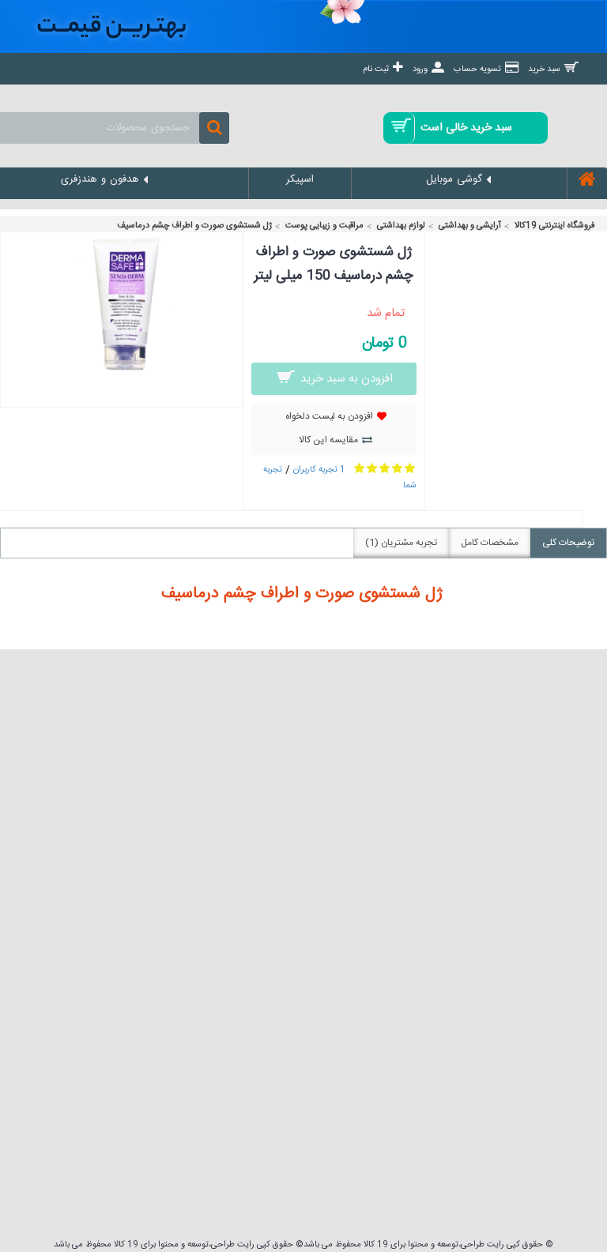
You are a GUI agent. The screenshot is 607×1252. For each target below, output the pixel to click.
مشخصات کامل (489, 543)
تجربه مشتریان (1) (401, 543)
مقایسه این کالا (328, 440)
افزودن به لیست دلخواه (329, 416)
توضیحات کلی (568, 543)
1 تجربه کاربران (319, 470)
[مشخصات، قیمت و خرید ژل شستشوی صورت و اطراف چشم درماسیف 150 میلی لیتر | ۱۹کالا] (121, 374)
